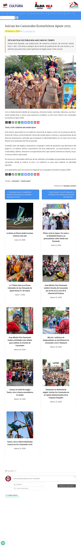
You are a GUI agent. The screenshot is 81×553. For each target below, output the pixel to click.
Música (24, 13)
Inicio (3, 13)
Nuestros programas (37, 13)
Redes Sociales (55, 13)
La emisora (13, 13)
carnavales (15, 181)
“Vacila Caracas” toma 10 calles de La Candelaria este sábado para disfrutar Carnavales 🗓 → (61, 194)
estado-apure (25, 181)
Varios (68, 13)
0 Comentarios (28, 31)
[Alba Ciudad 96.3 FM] (40, 5)
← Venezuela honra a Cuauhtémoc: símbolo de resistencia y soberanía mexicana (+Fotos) (19, 194)
